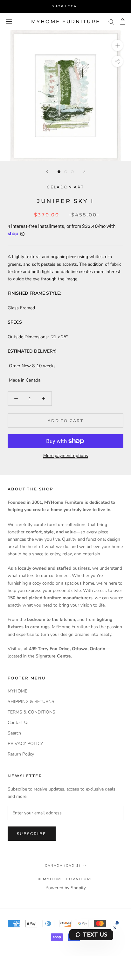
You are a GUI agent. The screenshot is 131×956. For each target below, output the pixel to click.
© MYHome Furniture (65, 879)
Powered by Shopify (65, 888)
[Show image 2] (65, 171)
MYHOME (17, 691)
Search (14, 733)
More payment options (65, 456)
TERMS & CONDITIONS (31, 712)
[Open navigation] (9, 21)
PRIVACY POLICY (25, 744)
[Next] (84, 171)
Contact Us (19, 723)
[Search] (111, 21)
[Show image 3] (72, 171)
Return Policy (21, 754)
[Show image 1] (59, 171)
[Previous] (47, 171)
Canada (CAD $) (62, 865)
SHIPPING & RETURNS (31, 702)
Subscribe (31, 833)
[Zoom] (117, 45)
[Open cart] (122, 21)
